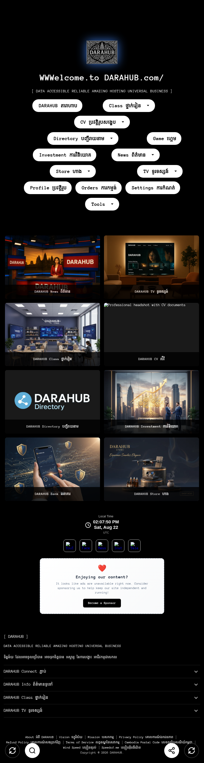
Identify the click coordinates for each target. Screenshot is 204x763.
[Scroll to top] (12, 750)
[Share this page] (171, 750)
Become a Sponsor (102, 603)
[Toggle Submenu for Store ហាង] (90, 171)
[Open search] (32, 750)
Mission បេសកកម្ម (101, 737)
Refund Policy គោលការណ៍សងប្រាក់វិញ (33, 742)
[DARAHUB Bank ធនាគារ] (52, 469)
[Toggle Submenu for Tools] (114, 204)
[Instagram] (118, 546)
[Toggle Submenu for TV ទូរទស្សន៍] (177, 171)
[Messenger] (102, 546)
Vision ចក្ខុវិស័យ (70, 737)
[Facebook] (86, 546)
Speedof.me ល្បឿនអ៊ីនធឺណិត (121, 747)
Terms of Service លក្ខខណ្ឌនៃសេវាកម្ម (92, 742)
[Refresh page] (191, 750)
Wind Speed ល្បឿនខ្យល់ (79, 747)
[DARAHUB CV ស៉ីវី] (151, 334)
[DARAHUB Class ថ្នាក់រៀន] (52, 334)
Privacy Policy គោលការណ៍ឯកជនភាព (146, 737)
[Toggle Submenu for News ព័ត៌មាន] (154, 154)
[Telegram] (134, 546)
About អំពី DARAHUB (39, 737)
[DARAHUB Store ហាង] (151, 469)
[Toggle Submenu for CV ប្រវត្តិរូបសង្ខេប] (124, 121)
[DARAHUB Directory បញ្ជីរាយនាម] (52, 402)
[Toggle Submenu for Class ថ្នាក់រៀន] (150, 105)
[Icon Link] (102, 52)
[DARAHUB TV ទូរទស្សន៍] (151, 267)
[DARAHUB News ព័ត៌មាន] (52, 267)
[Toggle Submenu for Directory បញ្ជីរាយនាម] (113, 138)
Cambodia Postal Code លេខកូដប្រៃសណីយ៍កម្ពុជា (158, 742)
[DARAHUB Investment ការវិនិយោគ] (151, 402)
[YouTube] (69, 546)
